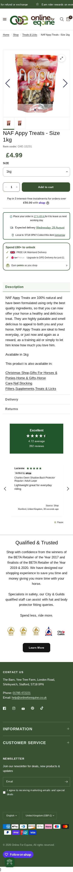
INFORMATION (17, 729)
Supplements (24, 389)
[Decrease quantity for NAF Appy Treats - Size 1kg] (6, 187)
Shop (16, 34)
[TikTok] (44, 708)
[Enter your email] (66, 781)
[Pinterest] (35, 708)
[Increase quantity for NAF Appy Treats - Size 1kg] (17, 187)
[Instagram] (16, 708)
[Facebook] (7, 708)
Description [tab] (14, 287)
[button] (7, 83)
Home (6, 34)
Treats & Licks (29, 34)
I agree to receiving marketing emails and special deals (36, 792)
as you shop (27, 265)
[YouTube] (26, 709)
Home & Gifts (26, 378)
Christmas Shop (17, 373)
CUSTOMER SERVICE (24, 743)
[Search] (62, 19)
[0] (67, 19)
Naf (15, 383)
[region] (36, 488)
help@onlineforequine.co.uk (29, 697)
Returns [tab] (11, 409)
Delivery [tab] (11, 399)
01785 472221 (22, 692)
